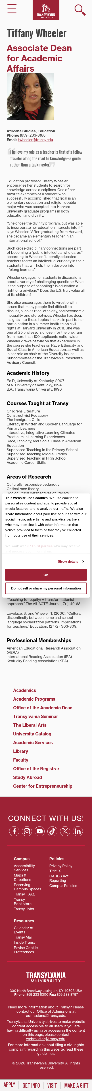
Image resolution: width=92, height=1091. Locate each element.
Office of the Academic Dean (43, 707)
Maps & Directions (22, 877)
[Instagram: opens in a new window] (27, 831)
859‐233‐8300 (37, 995)
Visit (52, 1086)
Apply (9, 1085)
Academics (24, 690)
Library (20, 751)
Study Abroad (27, 777)
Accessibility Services (24, 868)
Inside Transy (25, 942)
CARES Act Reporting (59, 878)
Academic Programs (34, 699)
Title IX (55, 871)
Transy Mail (23, 937)
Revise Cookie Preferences (26, 949)
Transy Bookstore (22, 901)
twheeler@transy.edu (35, 139)
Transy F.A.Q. (24, 894)
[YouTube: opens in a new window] (40, 831)
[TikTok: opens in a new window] (52, 831)
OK (46, 575)
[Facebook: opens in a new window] (14, 831)
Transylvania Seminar (35, 716)
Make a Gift (76, 1086)
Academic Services (33, 742)
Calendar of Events (23, 930)
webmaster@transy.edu (45, 1039)
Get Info (31, 1086)
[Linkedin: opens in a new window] (78, 831)
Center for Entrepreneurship (42, 786)
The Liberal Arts (29, 725)
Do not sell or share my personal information (46, 588)
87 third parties (40, 546)
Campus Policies (63, 885)
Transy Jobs (24, 909)
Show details (68, 561)
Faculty (20, 760)
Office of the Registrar (36, 768)
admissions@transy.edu (45, 1015)
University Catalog (32, 734)
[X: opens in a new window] (65, 831)
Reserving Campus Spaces (27, 887)
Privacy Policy (60, 866)
